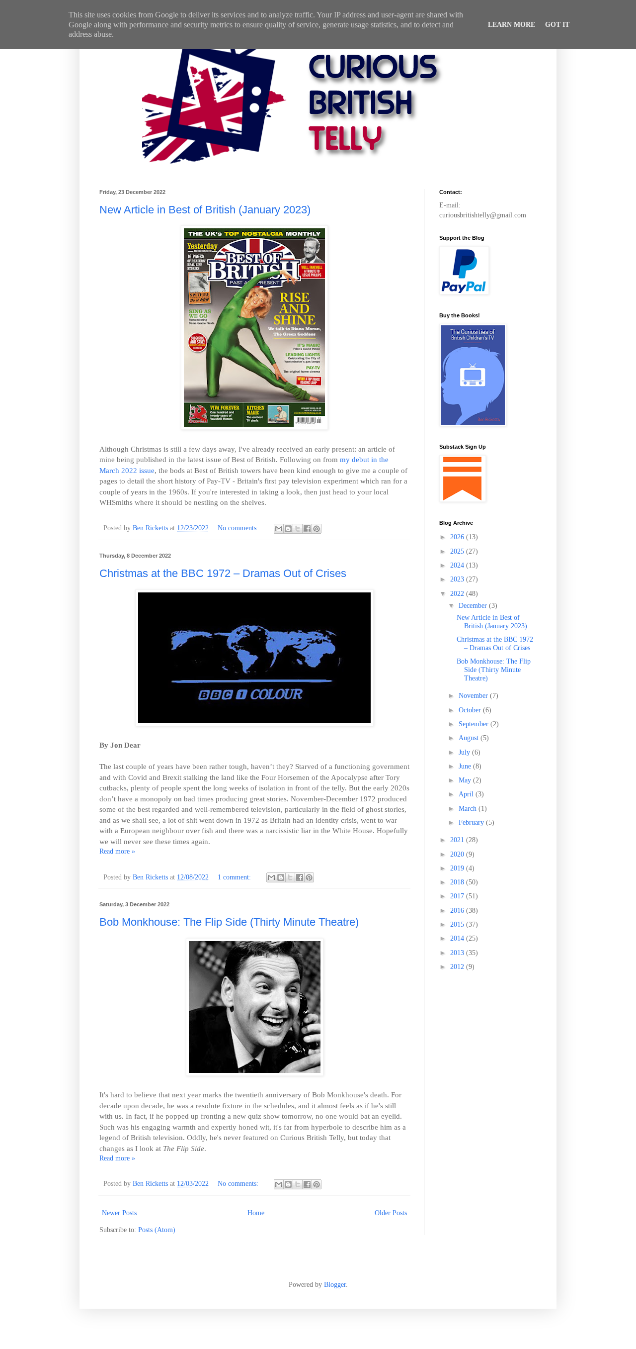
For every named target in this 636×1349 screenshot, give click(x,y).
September (474, 724)
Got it (557, 24)
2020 (458, 854)
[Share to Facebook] (307, 529)
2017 (458, 896)
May (466, 780)
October (471, 710)
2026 (458, 537)
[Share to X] (298, 529)
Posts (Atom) (156, 1230)
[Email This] (279, 529)
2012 (458, 966)
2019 (458, 868)
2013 (458, 953)
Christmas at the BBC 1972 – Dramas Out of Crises (222, 573)
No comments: (239, 528)
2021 (458, 840)
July (465, 752)
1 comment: (235, 877)
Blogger (335, 1284)
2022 (458, 593)
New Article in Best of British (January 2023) (205, 209)
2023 (458, 579)
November (474, 695)
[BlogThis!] (288, 529)
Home (255, 1213)
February (472, 822)
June (466, 766)
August (469, 738)
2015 (458, 924)
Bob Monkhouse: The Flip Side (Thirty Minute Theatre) (229, 922)
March (468, 808)
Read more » (117, 851)
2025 (458, 551)
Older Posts (391, 1213)
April (467, 794)
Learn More (511, 24)
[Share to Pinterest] (316, 529)
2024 (458, 565)
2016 (458, 910)
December (474, 605)
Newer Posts (119, 1213)
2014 (458, 938)
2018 (458, 882)
